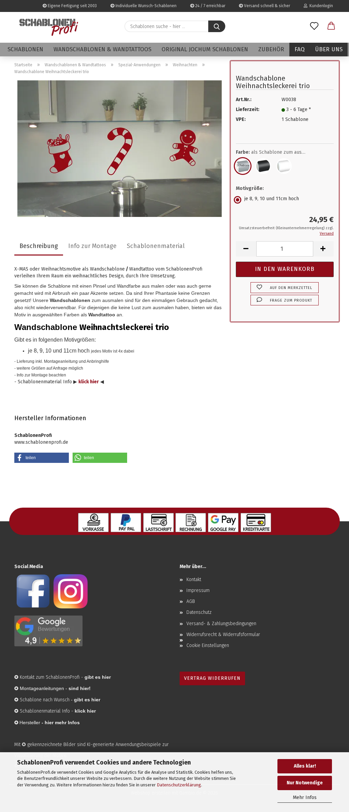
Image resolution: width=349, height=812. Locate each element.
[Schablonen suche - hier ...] (216, 26)
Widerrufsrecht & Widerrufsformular (223, 634)
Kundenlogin (320, 5)
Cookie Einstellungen (207, 645)
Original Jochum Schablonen (205, 49)
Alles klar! (305, 766)
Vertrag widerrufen (212, 678)
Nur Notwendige (305, 783)
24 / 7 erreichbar (209, 5)
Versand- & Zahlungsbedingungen (221, 624)
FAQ (299, 49)
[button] (331, 26)
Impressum (198, 590)
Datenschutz (199, 612)
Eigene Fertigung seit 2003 (72, 5)
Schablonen (25, 49)
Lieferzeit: (247, 109)
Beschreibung (38, 246)
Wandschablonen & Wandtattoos (102, 49)
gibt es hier (87, 699)
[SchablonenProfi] (48, 27)
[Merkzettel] (314, 26)
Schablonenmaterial (156, 246)
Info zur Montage (92, 246)
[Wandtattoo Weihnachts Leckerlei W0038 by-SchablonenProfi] (119, 148)
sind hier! (80, 688)
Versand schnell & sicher (266, 5)
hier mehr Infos (62, 722)
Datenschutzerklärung (179, 784)
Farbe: (275, 152)
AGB (190, 601)
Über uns (329, 49)
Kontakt (193, 579)
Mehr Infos (305, 797)
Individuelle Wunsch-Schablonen (146, 5)
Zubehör (271, 49)
